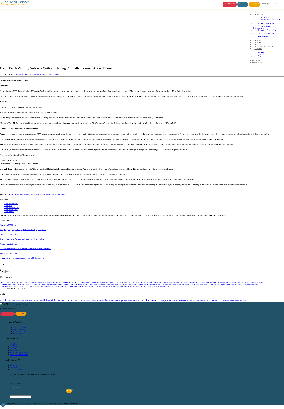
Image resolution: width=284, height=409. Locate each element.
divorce (23, 300)
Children (48, 282)
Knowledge (19, 194)
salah (194, 300)
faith (31, 300)
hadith (63, 300)
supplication (226, 300)
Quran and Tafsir (236, 284)
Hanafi (72, 300)
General (43, 74)
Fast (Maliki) (99, 282)
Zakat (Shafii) (167, 286)
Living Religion (48, 284)
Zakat (150, 286)
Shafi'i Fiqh (43, 286)
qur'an (166, 300)
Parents (149, 284)
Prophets (192, 284)
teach (54, 194)
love (110, 300)
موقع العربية (266, 3)
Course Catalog (20, 327)
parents (134, 300)
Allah (13, 282)
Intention (8, 284)
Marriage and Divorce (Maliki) (88, 284)
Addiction (7, 282)
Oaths (145, 284)
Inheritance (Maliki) (248, 282)
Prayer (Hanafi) (162, 284)
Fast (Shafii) (108, 282)
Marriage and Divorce (70, 284)
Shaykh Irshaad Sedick (22, 74)
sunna (220, 300)
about (6, 194)
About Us (14, 365)
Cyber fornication (66, 282)
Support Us (243, 3)
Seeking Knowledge (32, 286)
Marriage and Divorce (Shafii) (109, 284)
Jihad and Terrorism (24, 284)
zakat (246, 300)
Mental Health (132, 284)
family (36, 300)
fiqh (45, 300)
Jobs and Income (37, 284)
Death (75, 282)
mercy (125, 300)
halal (67, 300)
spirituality (214, 300)
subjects (48, 194)
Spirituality (73, 286)
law (106, 300)
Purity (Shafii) (225, 284)
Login (276, 3)
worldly (63, 194)
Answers (14, 348)
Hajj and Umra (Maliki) (163, 282)
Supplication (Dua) (83, 286)
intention (88, 300)
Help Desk (17, 334)
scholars (22, 286)
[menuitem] (267, 12)
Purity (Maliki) (214, 284)
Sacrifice (16, 286)
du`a (28, 300)
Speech (66, 286)
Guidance (136, 282)
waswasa (232, 300)
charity (13, 300)
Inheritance (238, 282)
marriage (118, 300)
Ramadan (245, 284)
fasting (41, 300)
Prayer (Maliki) (173, 284)
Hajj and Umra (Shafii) (180, 282)
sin (210, 300)
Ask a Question (16, 350)
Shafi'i (207, 300)
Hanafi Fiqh (204, 282)
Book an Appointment (20, 353)
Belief (17, 282)
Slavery (50, 286)
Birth (21, 282)
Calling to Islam (28, 282)
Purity (197, 284)
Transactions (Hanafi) (126, 286)
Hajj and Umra (150, 282)
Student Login (19, 331)
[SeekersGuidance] (14, 4)
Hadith (142, 282)
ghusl (49, 300)
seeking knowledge (200, 300)
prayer (154, 300)
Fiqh (114, 282)
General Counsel (53, 74)
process (42, 194)
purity (160, 300)
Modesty (140, 284)
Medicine (123, 284)
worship (237, 300)
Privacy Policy (16, 369)
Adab (2, 282)
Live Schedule (19, 329)
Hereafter (225, 282)
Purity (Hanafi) (204, 284)
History (231, 282)
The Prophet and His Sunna (100, 286)
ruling (190, 300)
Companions (56, 282)
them (58, 194)
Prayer (154, 284)
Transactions (114, 286)
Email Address (16, 383)
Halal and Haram (194, 282)
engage (11, 194)
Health (219, 282)
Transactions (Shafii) (141, 286)
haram (77, 300)
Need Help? (254, 3)
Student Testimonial (19, 355)
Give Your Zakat (229, 3)
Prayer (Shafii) (183, 284)
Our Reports (15, 367)
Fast (93, 282)
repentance (183, 300)
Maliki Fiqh (58, 284)
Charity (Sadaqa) (39, 282)
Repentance (9, 286)
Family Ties (88, 282)
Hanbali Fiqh (212, 282)
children (18, 300)
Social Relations (58, 286)
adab (1, 300)
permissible (35, 194)
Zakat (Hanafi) (157, 286)
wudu (242, 300)
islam (93, 300)
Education (35, 74)
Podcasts (14, 346)
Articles (13, 344)
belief (10, 300)
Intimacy (14, 284)
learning (27, 194)
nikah (130, 300)
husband (83, 300)
